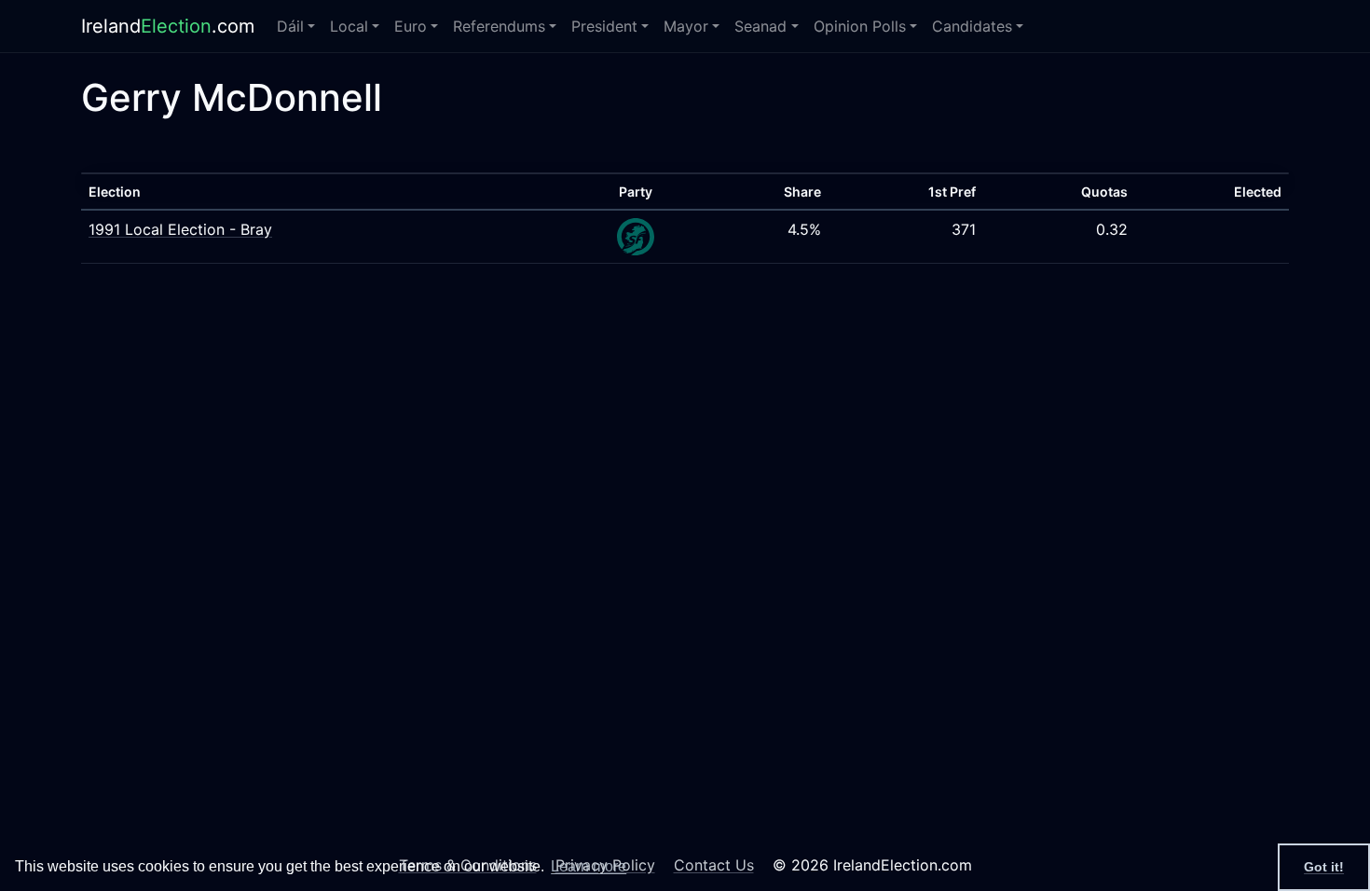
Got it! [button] (1324, 866)
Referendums (499, 26)
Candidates (972, 26)
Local (349, 26)
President (604, 26)
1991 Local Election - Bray (180, 229)
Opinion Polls (860, 26)
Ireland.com (167, 26)
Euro (410, 26)
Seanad (760, 26)
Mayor (686, 26)
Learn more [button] (588, 866)
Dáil (290, 26)
